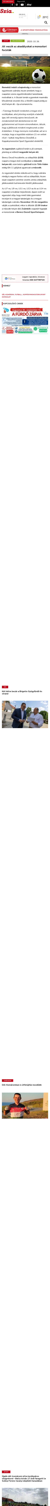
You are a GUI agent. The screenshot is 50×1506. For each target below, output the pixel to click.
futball (18, 294)
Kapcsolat (21, 1)
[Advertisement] (25, 242)
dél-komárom (8, 294)
